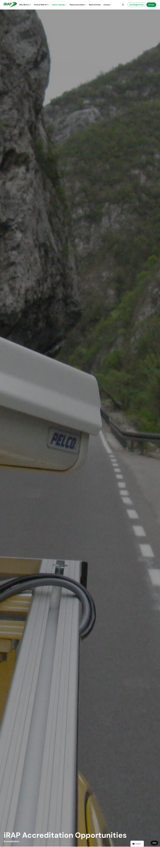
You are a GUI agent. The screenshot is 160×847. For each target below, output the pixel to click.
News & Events (95, 5)
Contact (107, 5)
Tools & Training (58, 5)
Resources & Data (77, 5)
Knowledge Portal (136, 5)
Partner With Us (40, 5)
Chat (154, 843)
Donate (151, 5)
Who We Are (24, 5)
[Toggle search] (123, 4)
